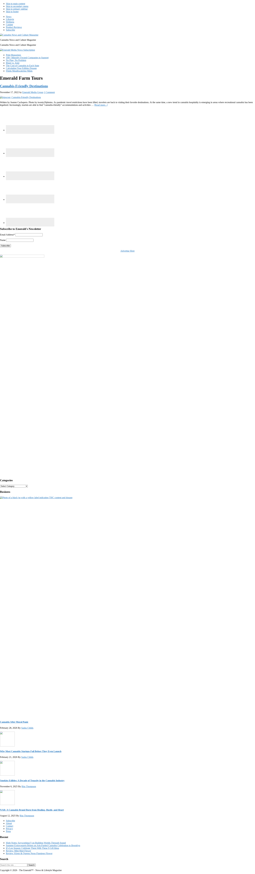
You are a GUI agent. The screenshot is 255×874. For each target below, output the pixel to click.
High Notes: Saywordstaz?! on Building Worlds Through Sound (36, 843)
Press (8, 831)
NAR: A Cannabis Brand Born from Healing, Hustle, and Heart (32, 810)
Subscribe (10, 820)
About (9, 823)
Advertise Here (127, 251)
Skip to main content (15, 3)
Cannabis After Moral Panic (14, 722)
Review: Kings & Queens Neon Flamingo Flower (29, 853)
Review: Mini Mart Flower (18, 851)
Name (3, 240)
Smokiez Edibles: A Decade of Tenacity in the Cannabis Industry (32, 780)
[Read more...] (101, 105)
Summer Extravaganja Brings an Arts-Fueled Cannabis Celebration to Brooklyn (43, 845)
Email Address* (7, 234)
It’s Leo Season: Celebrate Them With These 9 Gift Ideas (32, 848)
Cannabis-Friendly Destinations (24, 86)
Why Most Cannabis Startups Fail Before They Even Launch (30, 751)
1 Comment (49, 92)
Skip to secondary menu (17, 6)
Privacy (9, 828)
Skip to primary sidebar (17, 9)
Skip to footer (12, 11)
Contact (9, 826)
